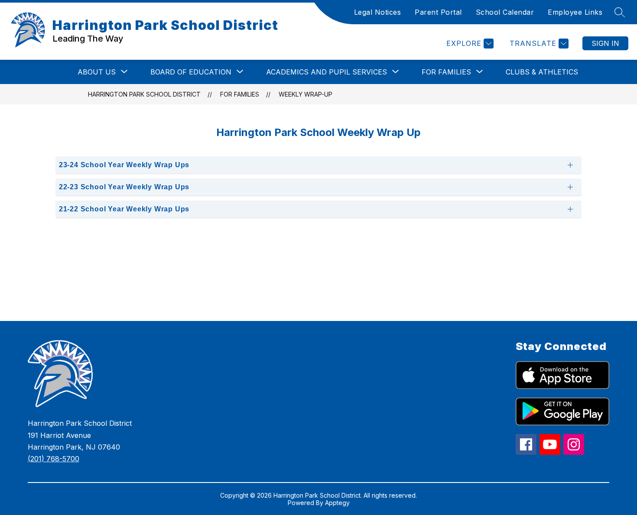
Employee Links (575, 12)
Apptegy (337, 502)
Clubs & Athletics (542, 72)
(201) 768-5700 (53, 458)
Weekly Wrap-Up (305, 94)
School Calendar (505, 12)
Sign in (605, 43)
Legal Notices (377, 12)
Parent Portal (438, 12)
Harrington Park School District (144, 94)
